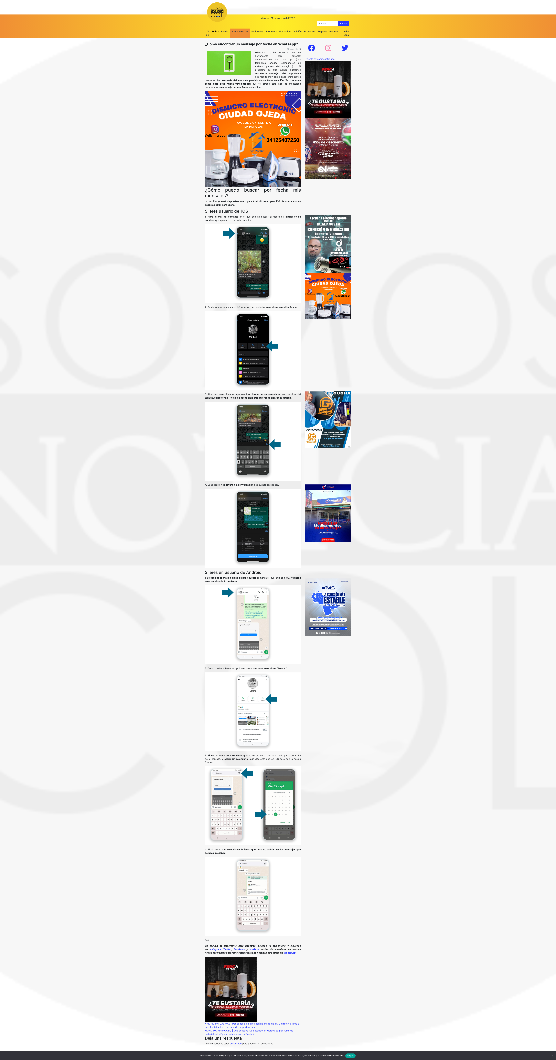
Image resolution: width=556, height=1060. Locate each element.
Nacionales (257, 31)
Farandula (334, 31)
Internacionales (240, 31)
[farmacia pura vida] (328, 513)
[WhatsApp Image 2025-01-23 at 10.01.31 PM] (231, 989)
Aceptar (350, 1055)
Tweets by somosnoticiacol (320, 58)
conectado (236, 1043)
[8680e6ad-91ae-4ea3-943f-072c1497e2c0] (328, 419)
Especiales (310, 31)
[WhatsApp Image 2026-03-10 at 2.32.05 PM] (328, 606)
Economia (271, 31)
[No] (552, 1055)
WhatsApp (290, 952)
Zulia (214, 31)
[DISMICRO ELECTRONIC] (253, 139)
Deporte (322, 31)
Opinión (297, 31)
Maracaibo (285, 31)
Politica (225, 31)
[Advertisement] (328, 197)
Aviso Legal (346, 33)
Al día (207, 33)
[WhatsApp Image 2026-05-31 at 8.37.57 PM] (328, 148)
